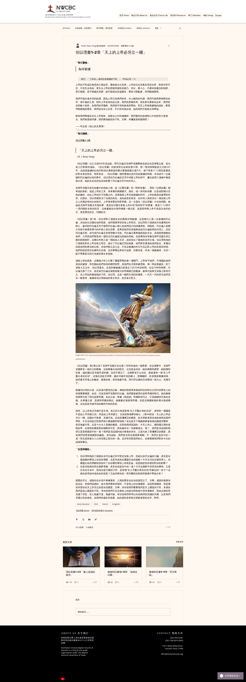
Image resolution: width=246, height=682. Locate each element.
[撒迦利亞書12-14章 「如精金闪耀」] (123, 556)
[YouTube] (63, 679)
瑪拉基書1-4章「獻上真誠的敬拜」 (80, 573)
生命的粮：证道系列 (83, 28)
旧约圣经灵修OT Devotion (102, 510)
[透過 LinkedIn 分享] (89, 519)
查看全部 (179, 541)
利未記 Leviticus (143, 28)
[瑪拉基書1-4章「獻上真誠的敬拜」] (81, 556)
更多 (157, 28)
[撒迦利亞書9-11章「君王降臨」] (164, 556)
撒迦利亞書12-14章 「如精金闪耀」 (122, 573)
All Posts (66, 28)
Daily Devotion (83, 504)
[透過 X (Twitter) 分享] (83, 519)
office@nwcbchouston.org (172, 654)
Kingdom (116, 504)
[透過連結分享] (95, 519)
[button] (180, 28)
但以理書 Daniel (82, 510)
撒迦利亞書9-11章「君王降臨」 (163, 573)
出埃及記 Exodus (124, 28)
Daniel (105, 504)
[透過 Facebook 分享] (77, 519)
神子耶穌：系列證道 (104, 28)
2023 (96, 504)
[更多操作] (168, 45)
